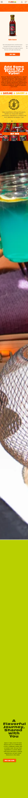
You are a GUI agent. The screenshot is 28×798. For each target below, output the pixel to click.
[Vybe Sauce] (12, 25)
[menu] (2, 2)
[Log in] (22, 2)
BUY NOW (14, 133)
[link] (14, 104)
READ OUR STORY (9, 760)
